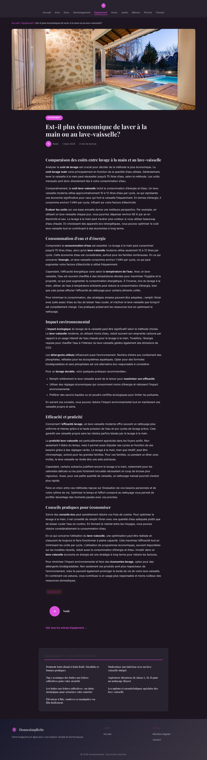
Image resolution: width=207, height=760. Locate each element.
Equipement (100, 12)
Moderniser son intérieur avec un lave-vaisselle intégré (130, 668)
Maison (136, 12)
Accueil (47, 12)
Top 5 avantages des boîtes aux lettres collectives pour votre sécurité (67, 679)
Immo (114, 12)
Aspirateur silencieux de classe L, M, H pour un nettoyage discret (133, 679)
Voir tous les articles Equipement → (66, 627)
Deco (66, 12)
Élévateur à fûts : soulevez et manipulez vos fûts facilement (70, 701)
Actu (57, 12)
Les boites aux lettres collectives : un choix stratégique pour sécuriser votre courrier (70, 690)
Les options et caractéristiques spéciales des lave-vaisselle (133, 690)
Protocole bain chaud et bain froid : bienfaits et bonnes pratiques (72, 668)
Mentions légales (161, 734)
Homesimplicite (31, 729)
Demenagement (81, 12)
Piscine (148, 12)
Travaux (160, 12)
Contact (157, 739)
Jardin (124, 12)
